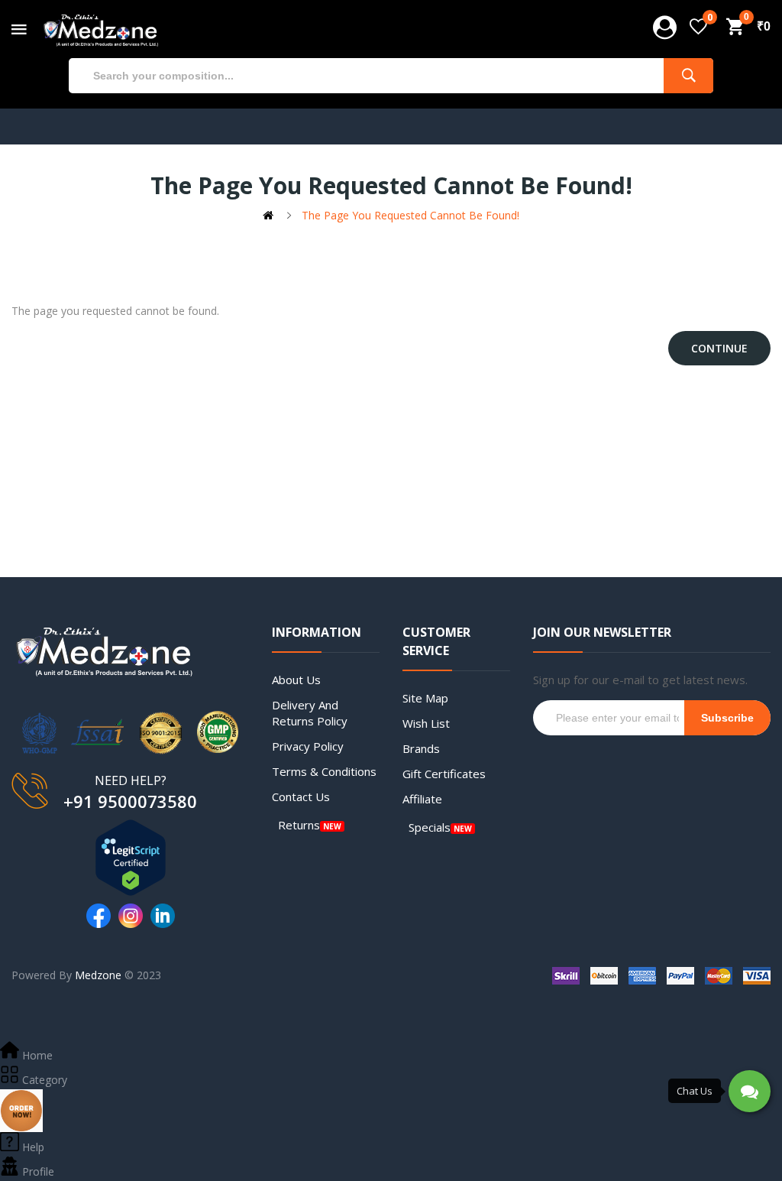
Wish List (426, 723)
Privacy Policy (308, 746)
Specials (430, 827)
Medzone (98, 975)
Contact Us (301, 796)
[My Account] (665, 27)
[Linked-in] (162, 916)
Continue (719, 348)
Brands (421, 748)
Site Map (425, 698)
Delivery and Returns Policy (309, 712)
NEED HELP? (130, 780)
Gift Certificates (444, 773)
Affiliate (422, 798)
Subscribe (727, 718)
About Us (296, 679)
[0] (698, 26)
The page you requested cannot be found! (410, 215)
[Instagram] (130, 916)
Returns (299, 824)
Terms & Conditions (324, 771)
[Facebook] (98, 916)
